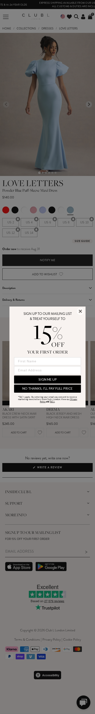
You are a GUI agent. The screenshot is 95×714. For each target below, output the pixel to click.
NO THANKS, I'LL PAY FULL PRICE (47, 388)
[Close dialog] (80, 311)
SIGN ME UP (48, 379)
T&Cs (52, 401)
